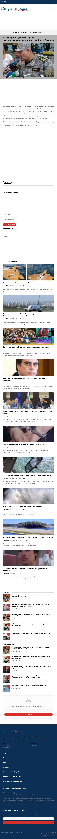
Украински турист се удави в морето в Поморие (22, 506)
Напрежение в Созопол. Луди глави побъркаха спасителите (29, 685)
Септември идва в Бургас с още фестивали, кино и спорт (26, 347)
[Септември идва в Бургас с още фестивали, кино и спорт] (28, 336)
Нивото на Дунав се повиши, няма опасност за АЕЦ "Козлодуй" (28, 537)
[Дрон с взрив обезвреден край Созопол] (28, 272)
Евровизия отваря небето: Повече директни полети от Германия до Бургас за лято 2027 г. (25, 315)
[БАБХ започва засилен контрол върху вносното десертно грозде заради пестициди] (6, 627)
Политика (24, 383)
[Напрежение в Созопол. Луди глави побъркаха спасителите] (6, 688)
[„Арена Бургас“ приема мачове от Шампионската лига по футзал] (6, 636)
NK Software (7, 833)
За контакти (6, 767)
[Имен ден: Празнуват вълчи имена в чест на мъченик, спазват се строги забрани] (6, 617)
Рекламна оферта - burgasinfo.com (13, 772)
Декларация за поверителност (12, 776)
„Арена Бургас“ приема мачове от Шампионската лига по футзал (30, 633)
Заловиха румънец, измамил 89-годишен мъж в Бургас (25, 444)
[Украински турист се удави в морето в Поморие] (28, 496)
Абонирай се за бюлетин (28, 822)
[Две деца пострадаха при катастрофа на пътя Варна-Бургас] (28, 465)
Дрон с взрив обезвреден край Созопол (19, 283)
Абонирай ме (28, 714)
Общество (25, 77)
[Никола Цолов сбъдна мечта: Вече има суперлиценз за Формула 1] (28, 558)
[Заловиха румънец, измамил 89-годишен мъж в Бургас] (28, 434)
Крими (24, 447)
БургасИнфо (6, 77)
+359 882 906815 (34, 745)
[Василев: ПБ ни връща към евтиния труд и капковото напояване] (28, 367)
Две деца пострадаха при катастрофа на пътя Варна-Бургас (27, 475)
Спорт (24, 573)
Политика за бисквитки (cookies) (12, 781)
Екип (4, 762)
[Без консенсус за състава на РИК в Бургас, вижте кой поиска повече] (28, 400)
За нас (5, 757)
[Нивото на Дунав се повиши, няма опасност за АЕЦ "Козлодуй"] (28, 527)
